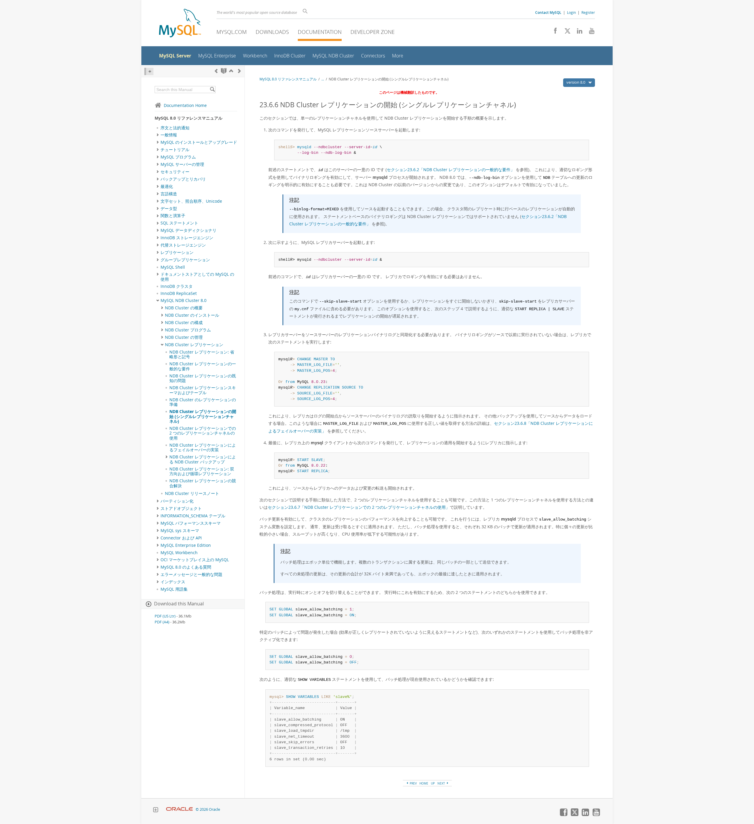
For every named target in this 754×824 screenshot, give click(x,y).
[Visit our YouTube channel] (589, 32)
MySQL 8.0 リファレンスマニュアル (288, 79)
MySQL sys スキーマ (180, 530)
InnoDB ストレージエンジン (187, 237)
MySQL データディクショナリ (188, 230)
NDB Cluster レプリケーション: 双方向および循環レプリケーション (201, 471)
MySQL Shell (173, 267)
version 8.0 (576, 82)
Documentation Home (185, 105)
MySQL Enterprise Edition (186, 545)
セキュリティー (175, 171)
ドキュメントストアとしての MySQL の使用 (197, 277)
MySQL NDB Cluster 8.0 (183, 300)
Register (588, 12)
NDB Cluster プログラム (188, 330)
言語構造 (169, 193)
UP (433, 783)
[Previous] (216, 71)
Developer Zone (372, 31)
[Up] (231, 71)
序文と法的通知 (175, 128)
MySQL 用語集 (174, 589)
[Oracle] (179, 809)
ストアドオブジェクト (181, 508)
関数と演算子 (173, 215)
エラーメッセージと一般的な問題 (191, 574)
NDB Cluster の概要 (184, 308)
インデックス (173, 581)
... (322, 79)
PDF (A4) (162, 622)
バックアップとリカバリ (183, 179)
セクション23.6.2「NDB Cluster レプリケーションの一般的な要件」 (451, 169)
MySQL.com (231, 31)
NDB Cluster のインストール (192, 315)
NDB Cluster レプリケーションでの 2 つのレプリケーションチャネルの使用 (202, 433)
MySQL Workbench (179, 552)
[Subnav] (158, 135)
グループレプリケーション (185, 259)
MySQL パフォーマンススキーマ (191, 523)
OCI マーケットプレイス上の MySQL (195, 559)
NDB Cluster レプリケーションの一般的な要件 (202, 366)
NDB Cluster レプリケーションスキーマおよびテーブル (202, 390)
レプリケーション (177, 252)
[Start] (223, 71)
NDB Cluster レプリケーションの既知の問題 (202, 378)
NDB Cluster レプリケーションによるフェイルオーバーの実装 (202, 447)
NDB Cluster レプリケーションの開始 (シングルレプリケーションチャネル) (202, 416)
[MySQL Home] (180, 23)
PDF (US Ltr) (165, 616)
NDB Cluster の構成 (184, 322)
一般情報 (169, 135)
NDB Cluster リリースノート (192, 493)
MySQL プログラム (178, 157)
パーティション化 (177, 501)
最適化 (167, 186)
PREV (413, 783)
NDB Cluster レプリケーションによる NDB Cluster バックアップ (202, 459)
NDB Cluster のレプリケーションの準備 (202, 402)
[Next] (239, 71)
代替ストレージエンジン (183, 245)
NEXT (441, 783)
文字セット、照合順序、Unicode (191, 201)
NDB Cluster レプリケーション (194, 344)
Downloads (272, 31)
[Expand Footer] (155, 810)
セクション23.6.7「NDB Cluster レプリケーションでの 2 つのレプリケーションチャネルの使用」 (359, 507)
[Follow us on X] (565, 32)
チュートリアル (175, 149)
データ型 (169, 208)
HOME (423, 783)
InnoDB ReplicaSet (179, 293)
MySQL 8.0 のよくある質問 (186, 567)
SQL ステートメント (179, 223)
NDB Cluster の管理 (184, 337)
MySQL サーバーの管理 (182, 164)
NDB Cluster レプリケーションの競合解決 (202, 483)
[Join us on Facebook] (553, 32)
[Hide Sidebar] (148, 71)
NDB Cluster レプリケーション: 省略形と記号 (201, 354)
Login (571, 12)
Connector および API (181, 538)
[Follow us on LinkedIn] (577, 32)
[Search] (212, 89)
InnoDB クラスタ (177, 286)
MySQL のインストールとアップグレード (199, 142)
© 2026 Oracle (208, 809)
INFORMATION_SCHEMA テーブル (193, 515)
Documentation (320, 31)
